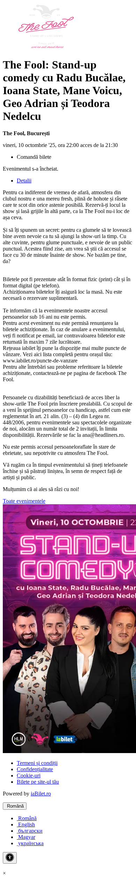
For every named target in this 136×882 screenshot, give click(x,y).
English (26, 824)
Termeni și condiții (37, 763)
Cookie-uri (28, 775)
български (30, 831)
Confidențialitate (35, 769)
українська (30, 843)
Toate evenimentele (24, 501)
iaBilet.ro (41, 794)
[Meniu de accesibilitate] (10, 858)
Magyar (26, 837)
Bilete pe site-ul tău (38, 782)
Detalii (24, 180)
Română (15, 806)
